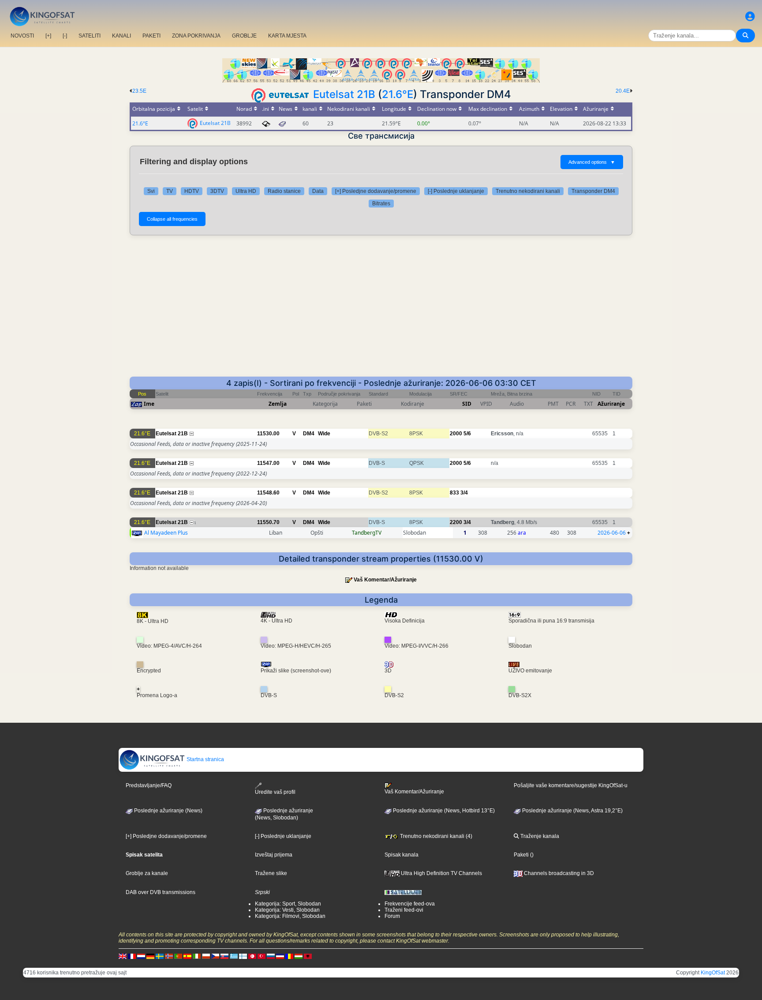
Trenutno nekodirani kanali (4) (435, 836)
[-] (65, 36)
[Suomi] (243, 956)
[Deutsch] (150, 956)
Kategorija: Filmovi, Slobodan (290, 916)
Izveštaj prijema (273, 855)
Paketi (521, 855)
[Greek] (234, 956)
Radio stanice (284, 191)
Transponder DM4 (593, 191)
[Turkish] (261, 956)
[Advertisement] (381, 310)
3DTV (217, 191)
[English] (123, 956)
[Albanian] (308, 956)
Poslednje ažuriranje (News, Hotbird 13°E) (443, 811)
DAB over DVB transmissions (160, 892)
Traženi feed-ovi (404, 910)
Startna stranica (204, 759)
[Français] (132, 956)
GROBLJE (244, 36)
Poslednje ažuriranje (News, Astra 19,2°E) (572, 811)
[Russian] (271, 956)
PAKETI (151, 36)
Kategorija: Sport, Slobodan (288, 904)
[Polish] (206, 956)
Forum (392, 916)
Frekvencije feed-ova (410, 904)
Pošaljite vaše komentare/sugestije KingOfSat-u (571, 785)
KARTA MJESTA (287, 36)
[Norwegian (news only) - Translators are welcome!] (169, 956)
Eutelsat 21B (344, 94)
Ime (149, 404)
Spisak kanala (401, 855)
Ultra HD (245, 191)
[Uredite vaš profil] (750, 16)
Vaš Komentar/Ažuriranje (385, 580)
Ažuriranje (611, 404)
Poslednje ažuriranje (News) (167, 811)
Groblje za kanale (147, 873)
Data (318, 191)
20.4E (623, 91)
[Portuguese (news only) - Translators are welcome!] (178, 956)
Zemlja (278, 404)
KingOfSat (713, 973)
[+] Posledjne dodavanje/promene (375, 191)
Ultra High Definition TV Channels (441, 873)
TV (169, 191)
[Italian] (197, 956)
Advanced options (591, 162)
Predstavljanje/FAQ (149, 785)
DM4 (308, 433)
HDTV (191, 191)
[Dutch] (141, 956)
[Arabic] (252, 956)
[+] (48, 36)
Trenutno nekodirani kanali (528, 191)
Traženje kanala (539, 836)
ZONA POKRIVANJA (196, 36)
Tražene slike (271, 873)
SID (466, 404)
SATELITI (89, 36)
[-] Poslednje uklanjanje (456, 191)
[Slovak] (224, 956)
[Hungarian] (299, 956)
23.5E (139, 91)
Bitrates (381, 203)
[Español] (187, 956)
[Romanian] (289, 956)
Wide (324, 433)
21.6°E (397, 94)
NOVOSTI (22, 36)
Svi (151, 191)
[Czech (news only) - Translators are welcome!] (215, 956)
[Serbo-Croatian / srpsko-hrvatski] (280, 956)
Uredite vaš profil (275, 792)
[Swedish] (160, 956)
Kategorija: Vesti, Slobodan (287, 910)
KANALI (121, 36)
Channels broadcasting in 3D (558, 873)
